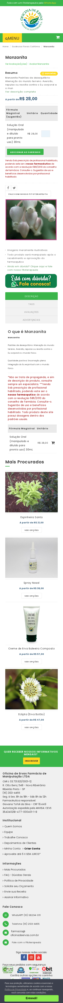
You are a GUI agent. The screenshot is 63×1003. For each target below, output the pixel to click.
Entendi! (31, 998)
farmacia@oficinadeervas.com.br (24, 933)
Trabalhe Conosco (16, 837)
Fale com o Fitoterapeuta (26, 942)
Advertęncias (31, 319)
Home (5, 46)
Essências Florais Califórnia (26, 46)
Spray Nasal (32, 583)
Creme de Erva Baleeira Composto (31, 648)
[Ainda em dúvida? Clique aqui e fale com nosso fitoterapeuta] (31, 280)
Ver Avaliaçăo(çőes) (16, 63)
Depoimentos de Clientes (20, 843)
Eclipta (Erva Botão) (31, 714)
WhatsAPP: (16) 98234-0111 (26, 915)
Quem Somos (13, 826)
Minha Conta (12, 848)
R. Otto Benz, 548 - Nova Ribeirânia (24, 785)
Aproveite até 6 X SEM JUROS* (22, 854)
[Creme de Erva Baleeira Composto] (31, 623)
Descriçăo (31, 296)
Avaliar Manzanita (39, 63)
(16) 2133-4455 (11, 793)
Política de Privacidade (18, 880)
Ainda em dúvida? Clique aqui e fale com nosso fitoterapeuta (29, 268)
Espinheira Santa (31, 517)
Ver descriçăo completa (20, 91)
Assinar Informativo (16, 897)
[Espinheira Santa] (31, 492)
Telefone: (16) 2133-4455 (25, 924)
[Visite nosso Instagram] (31, 957)
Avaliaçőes (31, 312)
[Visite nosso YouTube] (39, 957)
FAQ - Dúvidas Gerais (17, 875)
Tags (31, 304)
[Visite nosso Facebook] (24, 957)
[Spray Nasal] (31, 558)
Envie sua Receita (15, 891)
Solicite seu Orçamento (19, 886)
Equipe (8, 832)
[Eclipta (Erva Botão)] (31, 689)
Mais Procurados (15, 869)
